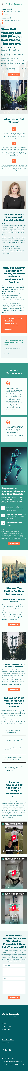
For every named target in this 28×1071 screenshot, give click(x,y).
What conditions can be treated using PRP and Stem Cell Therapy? (13, 769)
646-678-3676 (9, 1058)
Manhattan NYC (6, 1026)
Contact (4, 1037)
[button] (3, 4)
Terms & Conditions (8, 1040)
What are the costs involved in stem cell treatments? (13, 758)
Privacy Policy (6, 1043)
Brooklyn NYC (6, 1029)
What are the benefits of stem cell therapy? (13, 731)
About (4, 1023)
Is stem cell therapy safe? (12, 740)
